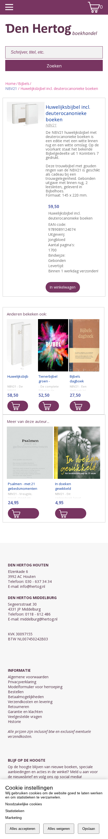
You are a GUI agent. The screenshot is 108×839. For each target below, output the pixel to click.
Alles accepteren (22, 829)
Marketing (13, 817)
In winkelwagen (62, 287)
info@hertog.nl (32, 586)
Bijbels (23, 83)
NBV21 (11, 88)
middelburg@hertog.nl (38, 619)
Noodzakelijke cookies (23, 804)
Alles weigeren (59, 829)
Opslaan (88, 829)
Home (10, 83)
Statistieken (14, 811)
